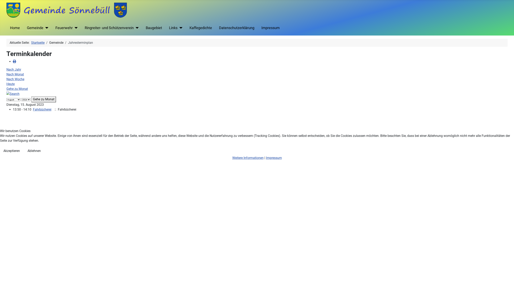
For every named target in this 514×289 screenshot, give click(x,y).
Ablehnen (34, 151)
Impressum (274, 158)
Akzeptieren (11, 151)
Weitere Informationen (248, 158)
